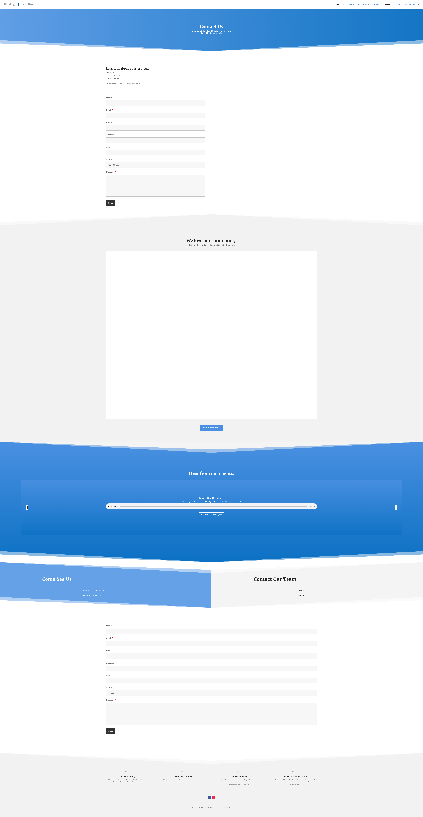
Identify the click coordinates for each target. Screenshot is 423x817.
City (108, 147)
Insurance (376, 4)
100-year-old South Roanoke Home (211, 288)
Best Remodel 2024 (211, 365)
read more (211, 271)
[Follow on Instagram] (213, 797)
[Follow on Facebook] (209, 797)
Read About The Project (211, 515)
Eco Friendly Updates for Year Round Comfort (211, 341)
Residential (347, 4)
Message (111, 172)
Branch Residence (211, 498)
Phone (110, 122)
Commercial (362, 4)
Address (110, 134)
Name (109, 97)
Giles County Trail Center (211, 393)
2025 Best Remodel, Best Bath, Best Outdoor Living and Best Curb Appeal (211, 264)
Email (109, 110)
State (109, 159)
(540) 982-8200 (409, 4)
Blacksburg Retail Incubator (211, 313)
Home (337, 4)
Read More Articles (212, 428)
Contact (398, 4)
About (387, 4)
